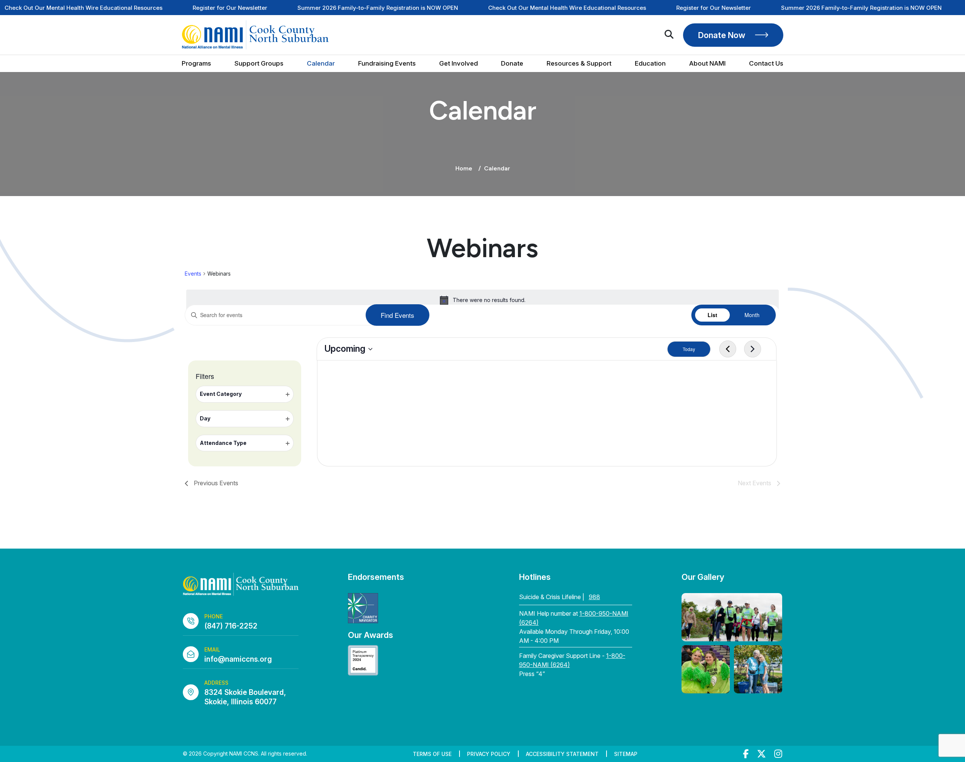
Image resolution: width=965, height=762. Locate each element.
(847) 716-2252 (230, 626)
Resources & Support (579, 63)
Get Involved (458, 63)
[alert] (482, 300)
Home (463, 168)
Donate (512, 63)
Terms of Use (432, 754)
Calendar (321, 63)
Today (689, 349)
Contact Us (766, 63)
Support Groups (258, 63)
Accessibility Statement (562, 754)
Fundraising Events (387, 63)
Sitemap (625, 754)
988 (594, 597)
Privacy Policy (488, 754)
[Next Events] (752, 349)
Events (193, 273)
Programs (196, 63)
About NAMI (707, 63)
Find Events (397, 315)
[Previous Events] (727, 349)
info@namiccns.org (238, 659)
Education (650, 63)
